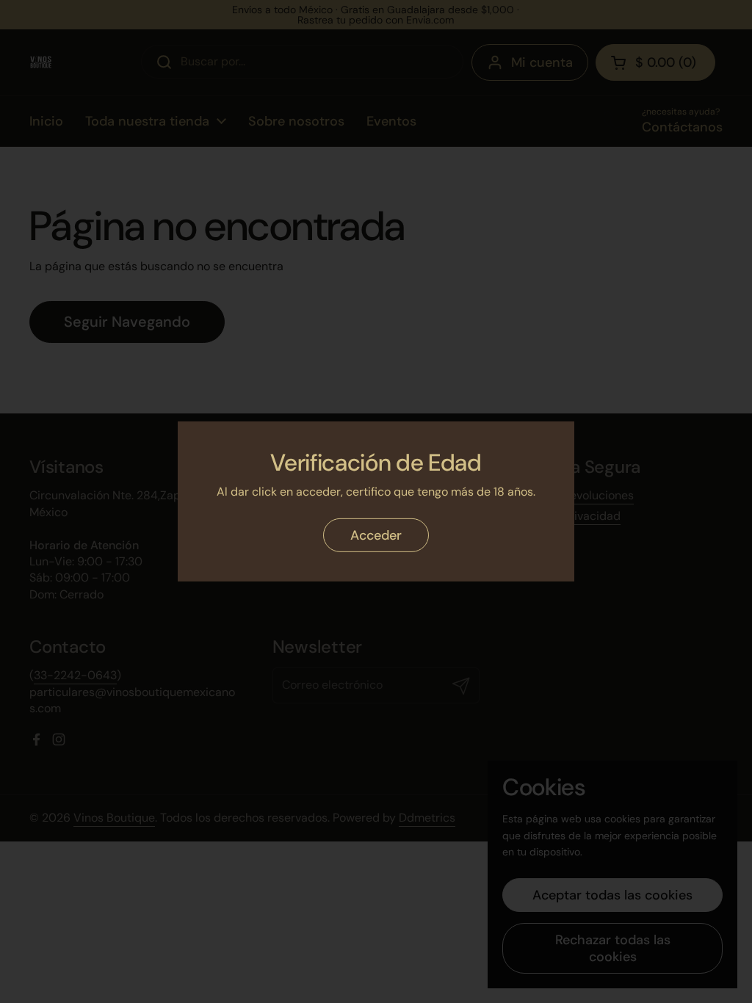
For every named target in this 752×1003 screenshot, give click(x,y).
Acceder (376, 535)
